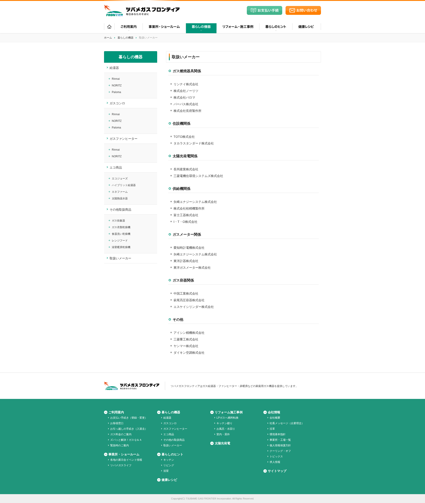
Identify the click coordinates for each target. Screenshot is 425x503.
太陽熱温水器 (120, 198)
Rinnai (116, 78)
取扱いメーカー (120, 258)
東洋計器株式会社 (186, 261)
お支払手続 (264, 10)
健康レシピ (306, 28)
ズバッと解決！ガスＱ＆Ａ (126, 439)
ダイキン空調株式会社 (189, 352)
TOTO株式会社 (184, 136)
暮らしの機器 (125, 37)
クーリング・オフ (280, 451)
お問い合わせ (303, 10)
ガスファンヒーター (123, 138)
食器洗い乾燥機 (121, 233)
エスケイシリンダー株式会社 (194, 307)
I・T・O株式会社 (185, 221)
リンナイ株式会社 (186, 84)
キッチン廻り (224, 423)
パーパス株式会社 (186, 104)
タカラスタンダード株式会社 (194, 143)
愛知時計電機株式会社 (189, 247)
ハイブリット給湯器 (124, 185)
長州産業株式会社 (186, 169)
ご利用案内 (116, 412)
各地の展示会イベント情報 (126, 459)
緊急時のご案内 (119, 445)
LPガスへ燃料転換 (227, 417)
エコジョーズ (120, 178)
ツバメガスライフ (120, 465)
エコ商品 (116, 167)
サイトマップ (277, 471)
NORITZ (117, 85)
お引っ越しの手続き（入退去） (128, 428)
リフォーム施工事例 (229, 412)
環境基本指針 (278, 434)
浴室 (166, 470)
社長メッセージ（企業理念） (287, 423)
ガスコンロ (117, 103)
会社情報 (274, 412)
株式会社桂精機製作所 (189, 208)
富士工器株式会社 (186, 215)
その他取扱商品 (120, 209)
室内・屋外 (223, 434)
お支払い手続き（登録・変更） (128, 417)
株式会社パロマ (184, 97)
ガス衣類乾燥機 (121, 227)
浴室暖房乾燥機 (121, 247)
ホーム (109, 28)
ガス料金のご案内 (120, 434)
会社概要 (275, 417)
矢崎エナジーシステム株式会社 (195, 202)
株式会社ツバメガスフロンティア (142, 10)
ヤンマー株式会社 (186, 346)
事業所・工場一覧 (280, 439)
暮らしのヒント (172, 454)
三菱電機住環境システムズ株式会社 (198, 176)
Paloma (116, 92)
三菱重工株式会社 (186, 339)
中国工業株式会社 (186, 293)
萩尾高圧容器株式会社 (189, 300)
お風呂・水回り (225, 428)
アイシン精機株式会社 (189, 332)
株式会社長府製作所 (187, 111)
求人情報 (275, 462)
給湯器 (114, 68)
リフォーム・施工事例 (237, 28)
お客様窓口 (117, 423)
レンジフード (120, 240)
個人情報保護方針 (280, 445)
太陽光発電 (222, 443)
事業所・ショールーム (164, 28)
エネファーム (120, 191)
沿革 (272, 428)
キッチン (168, 459)
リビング (168, 465)
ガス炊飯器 (118, 220)
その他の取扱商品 (174, 439)
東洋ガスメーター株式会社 (192, 267)
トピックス (276, 456)
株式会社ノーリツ (186, 91)
